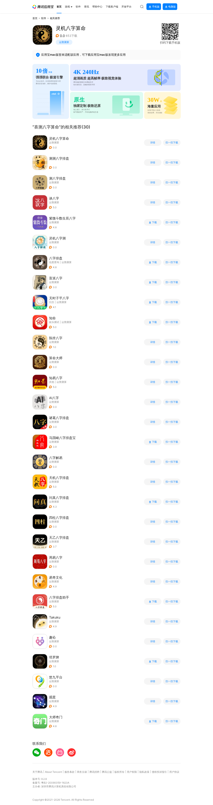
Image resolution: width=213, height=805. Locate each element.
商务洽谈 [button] (82, 771)
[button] (43, 7)
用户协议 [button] (174, 771)
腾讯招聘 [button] (94, 771)
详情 (152, 142)
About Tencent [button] (53, 771)
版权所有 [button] (119, 771)
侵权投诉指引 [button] (159, 771)
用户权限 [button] (132, 771)
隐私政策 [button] (144, 771)
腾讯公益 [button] (107, 771)
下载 (154, 222)
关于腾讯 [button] (37, 771)
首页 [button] (34, 18)
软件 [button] (43, 18)
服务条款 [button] (69, 771)
